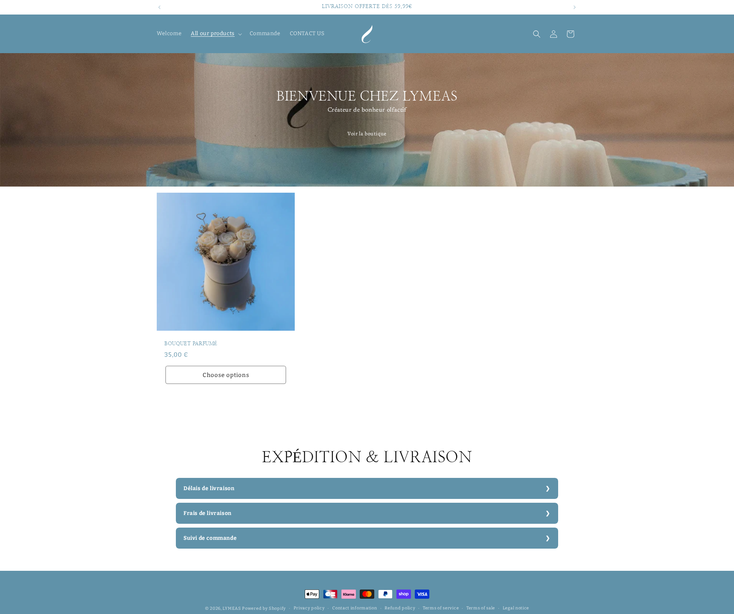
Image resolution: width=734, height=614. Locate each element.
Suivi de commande (210, 538)
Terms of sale (480, 608)
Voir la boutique (367, 133)
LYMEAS (231, 608)
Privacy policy (309, 608)
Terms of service (441, 608)
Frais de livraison (208, 513)
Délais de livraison (209, 488)
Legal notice (516, 608)
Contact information (354, 608)
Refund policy (400, 608)
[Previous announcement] (159, 7)
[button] (215, 34)
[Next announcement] (574, 7)
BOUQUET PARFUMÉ (191, 343)
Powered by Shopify (264, 608)
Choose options (226, 374)
